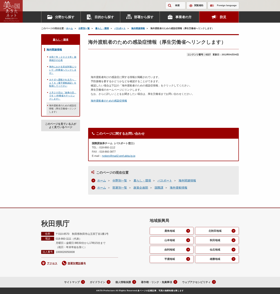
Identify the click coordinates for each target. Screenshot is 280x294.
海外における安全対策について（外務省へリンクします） (62, 69)
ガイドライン (97, 282)
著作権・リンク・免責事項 (156, 282)
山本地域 (169, 240)
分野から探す (65, 17)
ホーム (69, 28)
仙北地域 (215, 249)
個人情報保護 (123, 282)
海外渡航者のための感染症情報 (109, 100)
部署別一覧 (119, 187)
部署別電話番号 (77, 263)
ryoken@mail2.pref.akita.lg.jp (118, 156)
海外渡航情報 (178, 187)
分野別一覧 (84, 28)
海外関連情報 (138, 28)
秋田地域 (215, 240)
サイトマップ (72, 282)
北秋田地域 (215, 230)
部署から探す (144, 17)
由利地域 (169, 249)
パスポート (120, 28)
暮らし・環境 (102, 28)
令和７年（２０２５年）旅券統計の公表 (62, 58)
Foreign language (227, 5)
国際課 (159, 187)
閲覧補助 (198, 5)
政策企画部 (141, 187)
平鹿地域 (169, 259)
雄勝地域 (215, 259)
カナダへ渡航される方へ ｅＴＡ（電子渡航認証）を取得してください (62, 82)
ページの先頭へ (271, 287)
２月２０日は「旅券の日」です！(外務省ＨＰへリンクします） (62, 95)
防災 (223, 17)
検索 (177, 5)
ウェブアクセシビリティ (196, 282)
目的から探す (104, 17)
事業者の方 (183, 17)
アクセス (52, 263)
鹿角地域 (169, 230)
